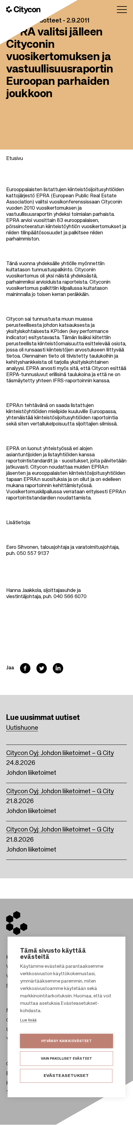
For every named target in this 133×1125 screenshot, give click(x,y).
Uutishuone (22, 728)
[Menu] (122, 9)
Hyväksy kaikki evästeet (66, 1041)
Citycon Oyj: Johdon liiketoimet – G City (60, 753)
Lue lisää (28, 1020)
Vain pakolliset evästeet (66, 1058)
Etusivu (14, 158)
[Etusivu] (23, 10)
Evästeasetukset (66, 1076)
